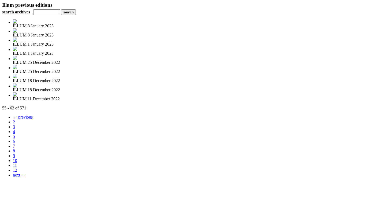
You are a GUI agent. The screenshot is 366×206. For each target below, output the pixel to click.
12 (15, 170)
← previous (23, 117)
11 (15, 165)
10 (15, 160)
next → (19, 175)
